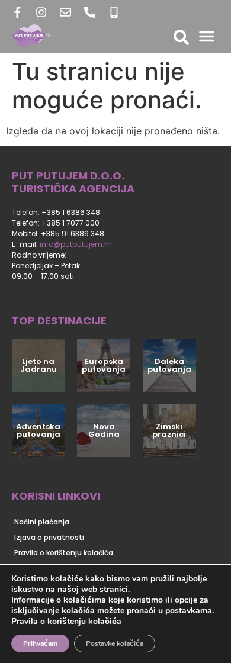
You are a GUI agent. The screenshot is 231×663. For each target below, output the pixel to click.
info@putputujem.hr (75, 244)
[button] (206, 36)
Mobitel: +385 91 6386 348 (58, 233)
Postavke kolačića (114, 643)
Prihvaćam (40, 643)
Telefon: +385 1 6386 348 (56, 212)
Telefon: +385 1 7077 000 (56, 223)
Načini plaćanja (41, 522)
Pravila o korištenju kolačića (63, 553)
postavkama (188, 611)
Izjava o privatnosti (49, 537)
